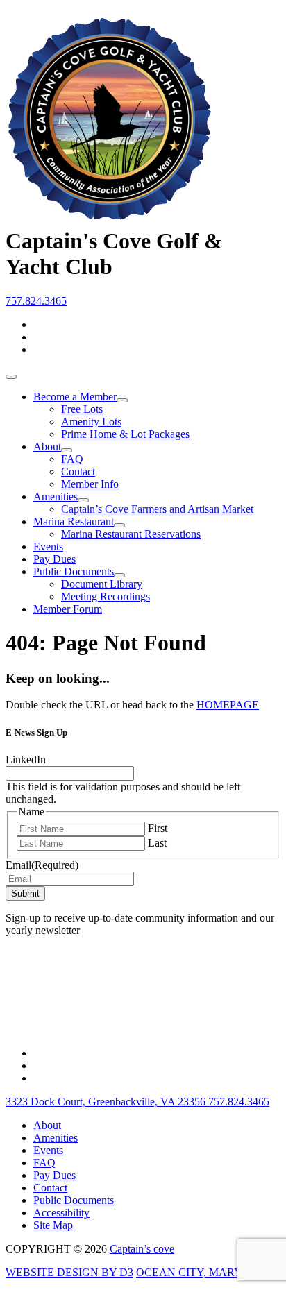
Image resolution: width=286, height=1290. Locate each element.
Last (157, 843)
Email (42, 865)
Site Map (53, 1225)
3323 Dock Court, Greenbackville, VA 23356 (107, 1101)
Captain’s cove (142, 1249)
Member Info (90, 484)
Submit (25, 893)
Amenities (55, 496)
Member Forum (67, 609)
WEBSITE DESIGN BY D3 (69, 1272)
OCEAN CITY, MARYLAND (205, 1272)
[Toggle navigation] (11, 377)
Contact (78, 471)
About (47, 446)
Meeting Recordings (105, 596)
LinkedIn (26, 759)
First (157, 828)
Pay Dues (54, 559)
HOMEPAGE (227, 705)
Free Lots (82, 409)
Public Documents (73, 571)
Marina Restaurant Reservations (131, 534)
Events (48, 546)
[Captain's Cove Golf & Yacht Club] (110, 215)
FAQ (72, 459)
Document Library (101, 584)
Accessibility (61, 1213)
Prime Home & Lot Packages (125, 434)
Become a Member (75, 396)
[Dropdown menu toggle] (122, 400)
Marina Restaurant (73, 521)
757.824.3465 (36, 301)
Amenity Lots (91, 421)
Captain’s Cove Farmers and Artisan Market (157, 509)
